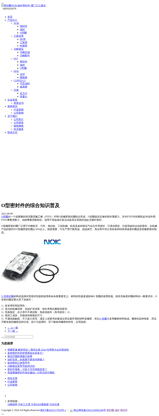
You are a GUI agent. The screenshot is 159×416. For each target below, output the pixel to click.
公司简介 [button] (19, 119)
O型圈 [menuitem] (23, 32)
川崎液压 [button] (19, 49)
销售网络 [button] (19, 126)
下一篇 (12, 331)
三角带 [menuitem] (23, 42)
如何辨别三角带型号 (18, 362)
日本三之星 (24, 404)
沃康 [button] (16, 90)
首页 (9, 17)
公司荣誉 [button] (19, 122)
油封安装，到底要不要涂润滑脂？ (26, 359)
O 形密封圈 (7, 296)
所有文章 (12, 378)
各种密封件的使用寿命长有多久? (25, 353)
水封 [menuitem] (22, 74)
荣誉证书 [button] (19, 103)
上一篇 (12, 327)
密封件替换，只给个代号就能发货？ (27, 369)
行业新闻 (12, 381)
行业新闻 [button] (19, 109)
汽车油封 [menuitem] (25, 83)
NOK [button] (16, 23)
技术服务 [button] (19, 129)
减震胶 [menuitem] (23, 86)
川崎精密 (12, 404)
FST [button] (16, 58)
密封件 (124, 410)
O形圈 (4, 216)
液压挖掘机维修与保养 (19, 356)
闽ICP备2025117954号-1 (53, 410)
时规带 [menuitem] (23, 45)
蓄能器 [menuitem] (23, 77)
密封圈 (110, 410)
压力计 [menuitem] (23, 93)
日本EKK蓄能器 (40, 404)
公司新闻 (12, 385)
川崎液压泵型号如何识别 (21, 366)
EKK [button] (16, 71)
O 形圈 (103, 318)
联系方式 (12, 132)
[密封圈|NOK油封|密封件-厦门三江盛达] (79, 5)
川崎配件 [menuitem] (25, 55)
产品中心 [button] (12, 20)
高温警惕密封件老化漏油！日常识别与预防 (31, 372)
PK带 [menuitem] (23, 39)
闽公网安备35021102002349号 (89, 410)
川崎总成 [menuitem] (25, 52)
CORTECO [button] (19, 80)
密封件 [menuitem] (23, 26)
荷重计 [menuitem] (23, 96)
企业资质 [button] (12, 99)
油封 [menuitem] (22, 29)
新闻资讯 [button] (12, 106)
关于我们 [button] (12, 116)
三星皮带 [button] (19, 36)
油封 (117, 410)
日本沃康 (54, 404)
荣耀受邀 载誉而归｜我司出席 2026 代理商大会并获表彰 (38, 349)
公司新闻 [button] (19, 113)
